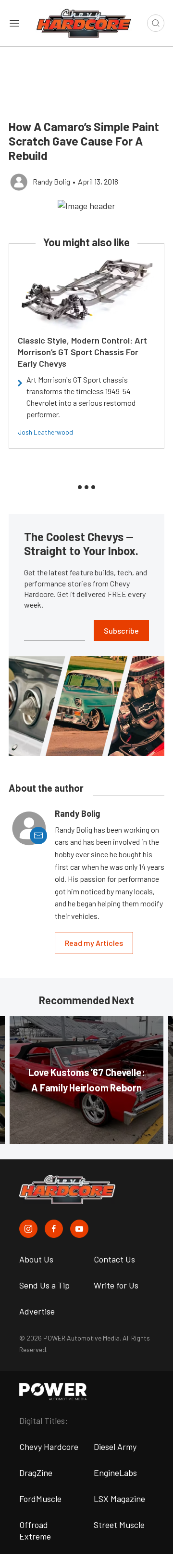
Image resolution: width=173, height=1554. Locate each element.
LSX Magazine (119, 1498)
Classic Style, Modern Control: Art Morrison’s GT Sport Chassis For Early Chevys (82, 352)
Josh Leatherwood (45, 432)
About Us (36, 1259)
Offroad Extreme (35, 1530)
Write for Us (116, 1285)
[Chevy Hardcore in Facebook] (54, 1229)
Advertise (37, 1311)
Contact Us (114, 1259)
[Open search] (155, 23)
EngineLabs (115, 1472)
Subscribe (121, 630)
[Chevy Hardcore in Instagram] (28, 1229)
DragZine (35, 1472)
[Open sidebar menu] (14, 23)
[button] (86, 205)
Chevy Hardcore (48, 1446)
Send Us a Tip (44, 1285)
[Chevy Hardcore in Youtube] (79, 1229)
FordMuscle (40, 1498)
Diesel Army (115, 1446)
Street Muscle (119, 1524)
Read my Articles (94, 942)
